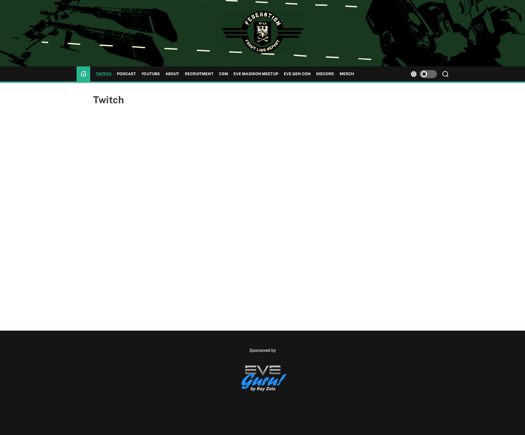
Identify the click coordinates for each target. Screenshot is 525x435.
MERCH (347, 74)
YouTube (150, 74)
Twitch (104, 74)
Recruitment (199, 74)
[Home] (83, 74)
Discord (325, 74)
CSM (223, 74)
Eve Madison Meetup (256, 74)
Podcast (126, 74)
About (172, 74)
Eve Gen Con (297, 74)
